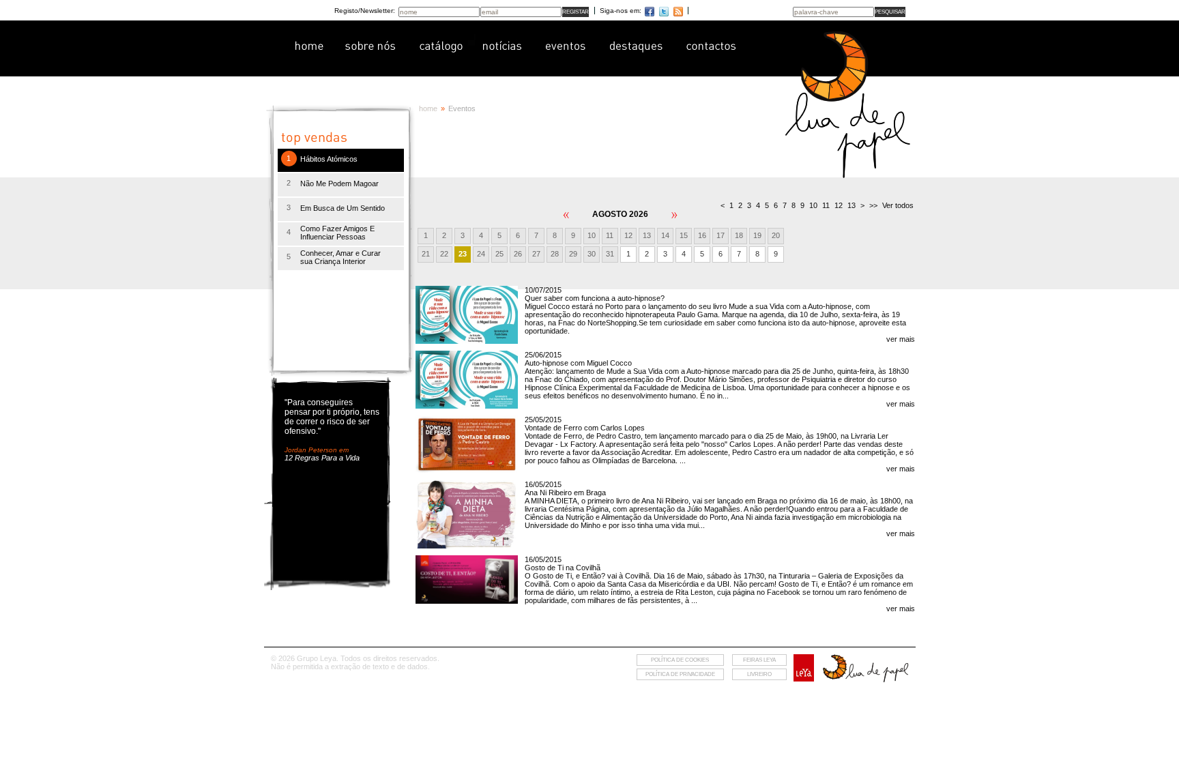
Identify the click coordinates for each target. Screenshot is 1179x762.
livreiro (759, 674)
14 (665, 235)
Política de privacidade (680, 674)
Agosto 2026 (620, 214)
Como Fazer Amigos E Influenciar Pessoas (337, 232)
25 (499, 254)
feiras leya (759, 660)
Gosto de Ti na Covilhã (562, 567)
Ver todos (898, 205)
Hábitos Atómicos (329, 159)
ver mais (900, 339)
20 (776, 235)
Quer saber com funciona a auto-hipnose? (595, 298)
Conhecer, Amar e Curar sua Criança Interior (340, 257)
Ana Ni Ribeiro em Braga (565, 492)
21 (426, 254)
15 (684, 235)
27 (536, 254)
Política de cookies (680, 660)
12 (628, 235)
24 (481, 254)
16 (702, 235)
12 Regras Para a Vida (322, 458)
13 (647, 235)
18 (739, 235)
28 (555, 254)
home (428, 108)
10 (591, 235)
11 (609, 235)
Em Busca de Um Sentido (342, 208)
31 (610, 254)
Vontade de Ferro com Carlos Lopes (585, 428)
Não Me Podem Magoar (339, 183)
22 (444, 254)
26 (518, 254)
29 (573, 254)
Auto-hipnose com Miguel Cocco (578, 363)
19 (757, 235)
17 (720, 235)
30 (591, 254)
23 (462, 254)
